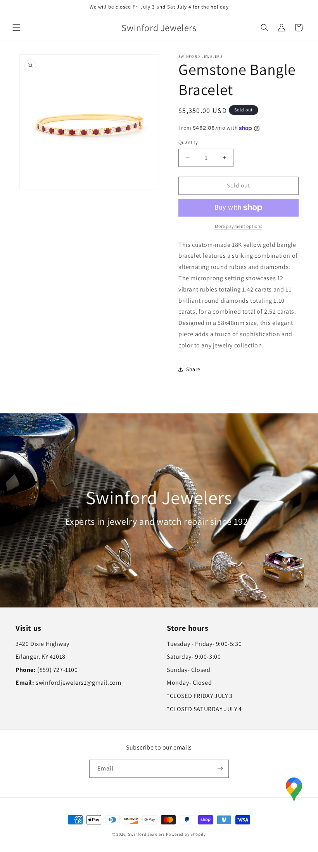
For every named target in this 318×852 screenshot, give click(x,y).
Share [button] (193, 369)
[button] (16, 27)
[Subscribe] (219, 769)
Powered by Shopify (186, 834)
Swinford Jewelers (146, 834)
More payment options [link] (239, 226)
